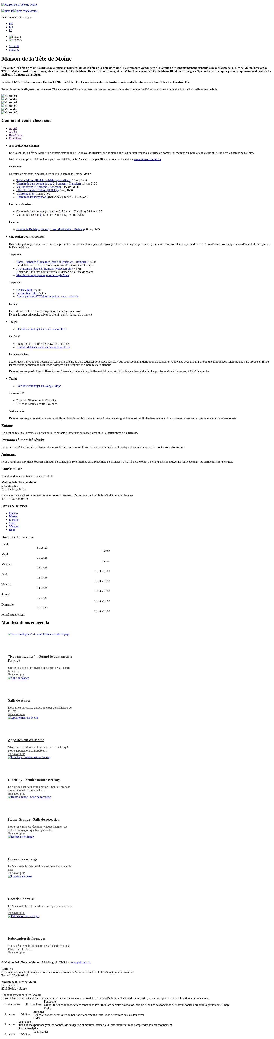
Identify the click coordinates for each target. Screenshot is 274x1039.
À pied (13, 128)
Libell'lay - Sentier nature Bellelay (34, 780)
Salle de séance (19, 700)
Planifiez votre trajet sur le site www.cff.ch (41, 329)
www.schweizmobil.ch (147, 159)
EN (11, 26)
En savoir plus (16, 674)
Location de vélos (21, 899)
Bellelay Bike (24, 289)
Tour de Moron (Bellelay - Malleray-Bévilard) (43, 180)
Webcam (14, 526)
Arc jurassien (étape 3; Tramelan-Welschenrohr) (44, 268)
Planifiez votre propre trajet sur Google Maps (42, 275)
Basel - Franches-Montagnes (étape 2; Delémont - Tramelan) (51, 261)
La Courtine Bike (26, 293)
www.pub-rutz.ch (80, 962)
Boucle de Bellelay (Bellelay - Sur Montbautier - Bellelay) (50, 229)
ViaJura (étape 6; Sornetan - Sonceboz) (39, 186)
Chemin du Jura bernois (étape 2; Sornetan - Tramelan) (48, 183)
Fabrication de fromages (26, 938)
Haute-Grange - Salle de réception (34, 819)
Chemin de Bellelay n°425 (32, 196)
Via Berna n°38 (25, 193)
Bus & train (16, 135)
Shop (12, 523)
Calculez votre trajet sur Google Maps (38, 386)
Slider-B (14, 46)
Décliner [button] (26, 1014)
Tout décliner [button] (33, 1004)
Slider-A (14, 49)
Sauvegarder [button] (40, 1031)
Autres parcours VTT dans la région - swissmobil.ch (47, 296)
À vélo (13, 131)
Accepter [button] (9, 1014)
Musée (13, 516)
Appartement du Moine (26, 740)
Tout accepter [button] (12, 1004)
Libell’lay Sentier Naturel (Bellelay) (37, 190)
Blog (12, 529)
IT (10, 30)
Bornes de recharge (22, 859)
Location (14, 519)
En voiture (15, 138)
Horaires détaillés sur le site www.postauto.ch (43, 347)
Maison (13, 513)
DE (11, 23)
